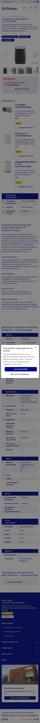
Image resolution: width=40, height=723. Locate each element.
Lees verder (17, 364)
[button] (20, 374)
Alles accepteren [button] (21, 369)
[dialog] (20, 361)
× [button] (35, 347)
